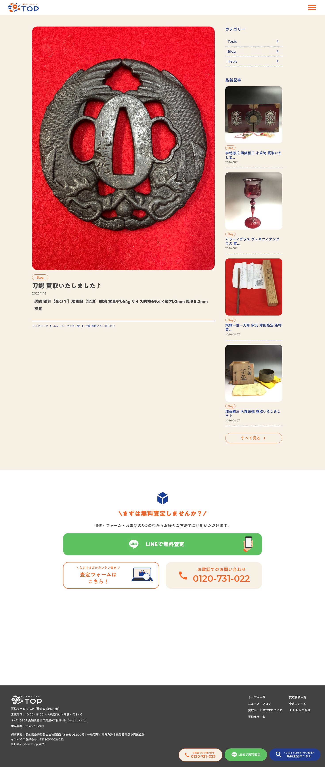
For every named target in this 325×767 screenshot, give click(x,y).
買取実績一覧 (297, 697)
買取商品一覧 (256, 717)
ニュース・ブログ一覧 (66, 326)
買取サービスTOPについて (265, 710)
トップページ (40, 326)
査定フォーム (297, 704)
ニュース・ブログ (259, 704)
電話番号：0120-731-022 (27, 726)
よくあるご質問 (300, 710)
